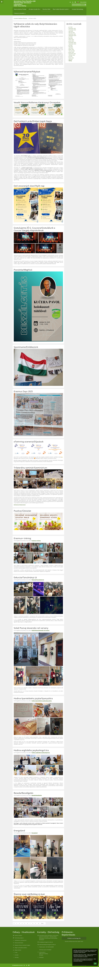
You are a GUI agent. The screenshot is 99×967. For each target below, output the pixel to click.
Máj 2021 (71, 59)
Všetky (70, 60)
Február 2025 (72, 32)
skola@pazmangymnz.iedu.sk (46, 942)
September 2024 (72, 35)
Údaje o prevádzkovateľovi (21, 947)
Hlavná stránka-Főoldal (20, 18)
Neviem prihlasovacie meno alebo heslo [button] (74, 941)
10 (38, 923)
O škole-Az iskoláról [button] (19, 13)
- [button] (27, 965)
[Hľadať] (85, 5)
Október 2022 (72, 55)
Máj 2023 (71, 46)
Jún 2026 (70, 27)
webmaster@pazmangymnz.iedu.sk (47, 944)
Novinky (17, 957)
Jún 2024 (70, 37)
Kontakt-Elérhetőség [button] (77, 9)
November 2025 (72, 30)
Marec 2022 (71, 58)
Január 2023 (71, 52)
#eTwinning (16, 504)
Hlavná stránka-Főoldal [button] (20, 9)
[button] (75, 2)
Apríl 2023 (71, 48)
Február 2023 (72, 51)
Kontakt (16, 955)
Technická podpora (19, 938)
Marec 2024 (71, 39)
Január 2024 (71, 41)
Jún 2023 (70, 45)
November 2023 (72, 42)
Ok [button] (95, 963)
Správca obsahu (18, 935)
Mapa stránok (18, 950)
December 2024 (72, 34)
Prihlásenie (83, 2)
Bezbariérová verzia (18, 965)
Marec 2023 (71, 49)
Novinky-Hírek (32, 18)
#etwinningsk (22, 504)
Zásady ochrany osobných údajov (22, 945)
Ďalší (42, 923)
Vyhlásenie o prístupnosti (20, 940)
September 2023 (72, 44)
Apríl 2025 (71, 31)
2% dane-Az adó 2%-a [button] (34, 9)
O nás (16, 952)
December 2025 (72, 28)
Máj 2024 (71, 38)
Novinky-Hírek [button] (46, 9)
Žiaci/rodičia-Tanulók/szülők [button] (60, 9)
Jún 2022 (70, 56)
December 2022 (72, 53)
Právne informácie (19, 942)
